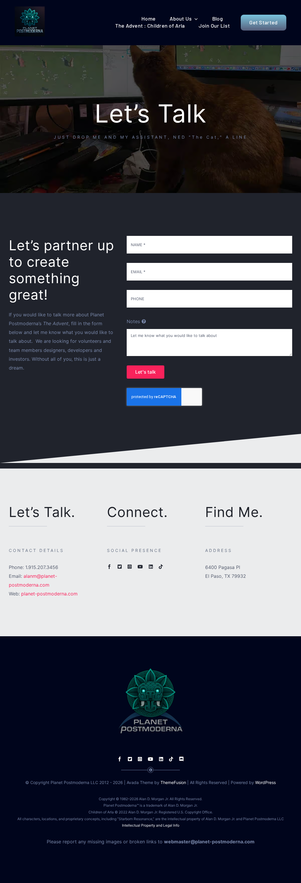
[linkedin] (151, 566)
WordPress (265, 782)
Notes (133, 321)
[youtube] (140, 566)
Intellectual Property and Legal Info (150, 825)
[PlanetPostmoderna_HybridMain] (30, 9)
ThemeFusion (173, 782)
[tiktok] (161, 566)
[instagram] (130, 566)
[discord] (181, 759)
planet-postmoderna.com (49, 594)
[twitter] (120, 566)
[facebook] (109, 566)
